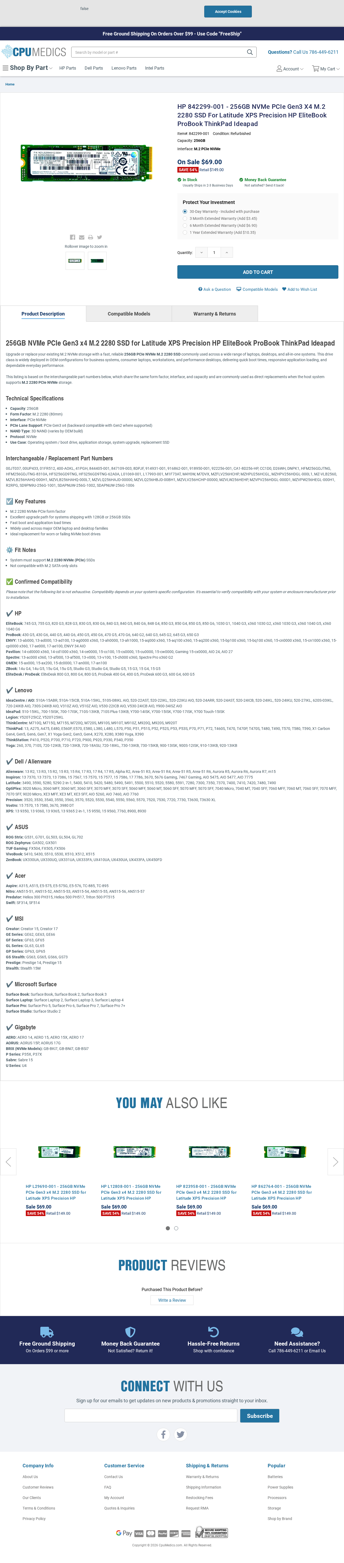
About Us (30, 1476)
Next (336, 1161)
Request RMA (197, 1508)
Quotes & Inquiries (119, 1508)
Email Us (317, 1350)
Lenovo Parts (124, 68)
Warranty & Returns (202, 1476)
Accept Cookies (228, 11)
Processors (277, 1497)
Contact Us (113, 1476)
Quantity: (185, 252)
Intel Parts (154, 68)
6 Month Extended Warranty (223, 225)
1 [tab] (168, 1228)
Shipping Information (203, 1487)
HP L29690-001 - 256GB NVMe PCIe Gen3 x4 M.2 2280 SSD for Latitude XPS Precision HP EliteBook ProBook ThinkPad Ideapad (56, 1198)
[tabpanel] (59, 1170)
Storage (274, 1508)
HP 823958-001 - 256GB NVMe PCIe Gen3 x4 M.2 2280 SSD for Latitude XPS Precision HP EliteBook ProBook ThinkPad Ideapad (206, 1198)
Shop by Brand (280, 1518)
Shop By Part (28, 67)
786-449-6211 (324, 52)
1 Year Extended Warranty (223, 232)
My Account (114, 1497)
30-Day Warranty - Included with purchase (224, 211)
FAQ (107, 1487)
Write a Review (172, 1300)
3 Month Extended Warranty (223, 218)
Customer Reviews (38, 1487)
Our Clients (32, 1497)
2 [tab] (176, 1228)
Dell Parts (94, 68)
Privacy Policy (34, 1518)
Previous (8, 1161)
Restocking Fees (199, 1497)
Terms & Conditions (39, 1508)
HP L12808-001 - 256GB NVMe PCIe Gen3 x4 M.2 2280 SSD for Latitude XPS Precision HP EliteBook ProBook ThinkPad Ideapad (131, 1198)
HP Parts (67, 68)
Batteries (275, 1476)
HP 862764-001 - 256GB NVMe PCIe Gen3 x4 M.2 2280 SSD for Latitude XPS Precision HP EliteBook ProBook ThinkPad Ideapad (282, 1198)
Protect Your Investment (209, 202)
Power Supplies (280, 1487)
